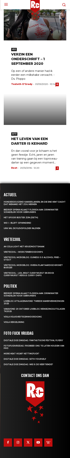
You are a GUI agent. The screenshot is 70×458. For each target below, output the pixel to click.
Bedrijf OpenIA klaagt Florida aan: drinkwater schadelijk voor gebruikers (31, 211)
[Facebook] (8, 442)
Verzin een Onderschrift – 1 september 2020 (28, 59)
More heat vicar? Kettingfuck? (21, 353)
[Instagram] (18, 442)
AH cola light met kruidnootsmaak (24, 246)
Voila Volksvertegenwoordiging (23, 317)
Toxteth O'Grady (21, 84)
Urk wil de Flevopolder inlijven (22, 228)
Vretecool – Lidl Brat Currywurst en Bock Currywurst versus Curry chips (29, 274)
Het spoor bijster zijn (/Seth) (21, 217)
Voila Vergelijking (14, 322)
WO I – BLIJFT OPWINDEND (17, 223)
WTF (14, 134)
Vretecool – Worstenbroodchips (23, 252)
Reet (14, 167)
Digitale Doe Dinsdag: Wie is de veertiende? (28, 364)
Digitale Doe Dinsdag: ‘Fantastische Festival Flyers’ (33, 340)
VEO (14, 49)
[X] (28, 442)
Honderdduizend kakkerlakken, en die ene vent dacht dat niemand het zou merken (35, 203)
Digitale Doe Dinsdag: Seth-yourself (25, 359)
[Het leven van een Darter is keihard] (35, 109)
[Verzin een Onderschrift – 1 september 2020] (35, 25)
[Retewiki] (48, 442)
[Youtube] (38, 442)
